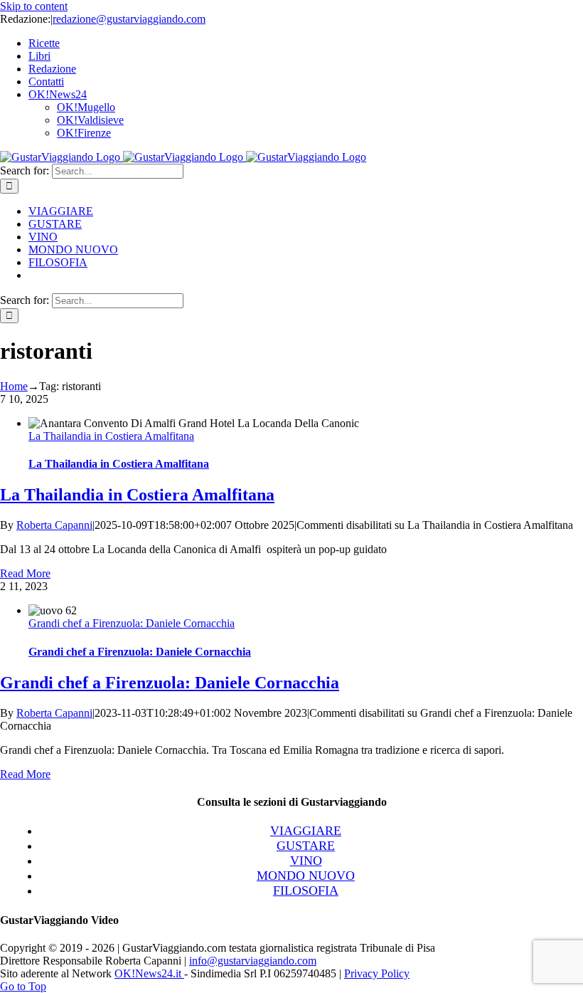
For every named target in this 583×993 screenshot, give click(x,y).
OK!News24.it (149, 973)
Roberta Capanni (54, 525)
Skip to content (34, 6)
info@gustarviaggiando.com (252, 961)
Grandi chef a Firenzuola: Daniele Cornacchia (131, 623)
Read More (25, 573)
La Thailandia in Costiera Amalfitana (111, 436)
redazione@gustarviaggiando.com (129, 19)
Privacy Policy (377, 973)
